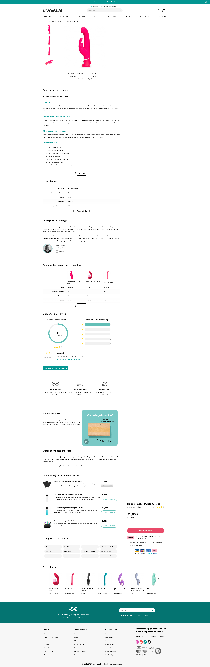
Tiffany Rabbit (151, 589)
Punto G (48, 551)
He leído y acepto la (136, 615)
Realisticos (67, 551)
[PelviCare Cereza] (72, 579)
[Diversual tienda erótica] (60, 10)
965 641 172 (146, 543)
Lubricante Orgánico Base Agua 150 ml (68, 508)
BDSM (96, 17)
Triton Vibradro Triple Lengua (87, 589)
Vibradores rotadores (108, 547)
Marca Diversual (80, 641)
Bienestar (64, 17)
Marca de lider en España (105, 2)
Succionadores (110, 634)
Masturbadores (110, 648)
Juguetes (47, 17)
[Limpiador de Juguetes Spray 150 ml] (47, 498)
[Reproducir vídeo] (86, 441)
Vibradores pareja (89, 551)
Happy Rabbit (74, 188)
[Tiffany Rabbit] (154, 579)
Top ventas (144, 17)
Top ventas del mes (112, 651)
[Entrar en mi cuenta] (159, 10)
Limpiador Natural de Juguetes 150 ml (68, 494)
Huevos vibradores (107, 556)
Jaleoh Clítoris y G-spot (121, 589)
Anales (66, 556)
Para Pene (112, 17)
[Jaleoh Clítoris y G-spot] (121, 579)
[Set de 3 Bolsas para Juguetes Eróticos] (47, 484)
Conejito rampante (89, 547)
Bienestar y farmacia (112, 641)
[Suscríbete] (152, 611)
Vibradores (49, 547)
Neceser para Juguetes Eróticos (65, 521)
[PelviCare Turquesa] (105, 579)
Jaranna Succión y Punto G (54, 589)
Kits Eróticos (109, 644)
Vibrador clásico (106, 551)
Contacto (47, 634)
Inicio (45, 21)
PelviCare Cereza (70, 589)
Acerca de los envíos (51, 641)
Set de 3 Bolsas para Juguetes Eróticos (68, 481)
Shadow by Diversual (112, 655)
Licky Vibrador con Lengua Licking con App (138, 589)
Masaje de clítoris (52, 556)
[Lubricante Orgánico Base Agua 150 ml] (47, 511)
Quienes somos (80, 634)
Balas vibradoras (88, 556)
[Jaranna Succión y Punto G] (56, 579)
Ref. (128, 517)
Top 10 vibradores (70, 547)
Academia (162, 17)
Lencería (81, 17)
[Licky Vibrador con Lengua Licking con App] (138, 579)
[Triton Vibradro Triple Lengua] (88, 579)
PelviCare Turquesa (104, 589)
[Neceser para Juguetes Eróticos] (47, 524)
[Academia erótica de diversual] (145, 642)
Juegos (128, 17)
